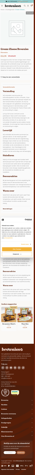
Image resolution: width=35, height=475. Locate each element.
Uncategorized (9, 9)
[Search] (24, 5)
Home (2, 9)
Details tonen (25, 244)
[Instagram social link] (7, 367)
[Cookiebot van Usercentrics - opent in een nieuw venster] (25, 220)
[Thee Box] (25, 314)
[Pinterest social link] (15, 367)
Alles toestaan (17, 249)
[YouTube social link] (11, 367)
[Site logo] (12, 6)
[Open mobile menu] (2, 5)
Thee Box (24, 324)
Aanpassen (16, 254)
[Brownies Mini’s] (9, 314)
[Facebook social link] (2, 367)
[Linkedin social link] (19, 367)
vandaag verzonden (23, 1)
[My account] (28, 5)
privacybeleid (8, 238)
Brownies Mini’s (8, 324)
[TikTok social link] (23, 367)
